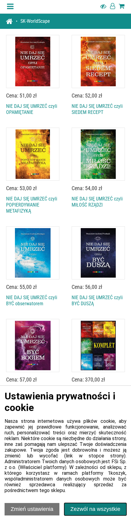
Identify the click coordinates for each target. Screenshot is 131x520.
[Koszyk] (121, 6)
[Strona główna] (11, 21)
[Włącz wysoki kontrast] (103, 6)
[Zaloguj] (112, 6)
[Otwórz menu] (10, 6)
